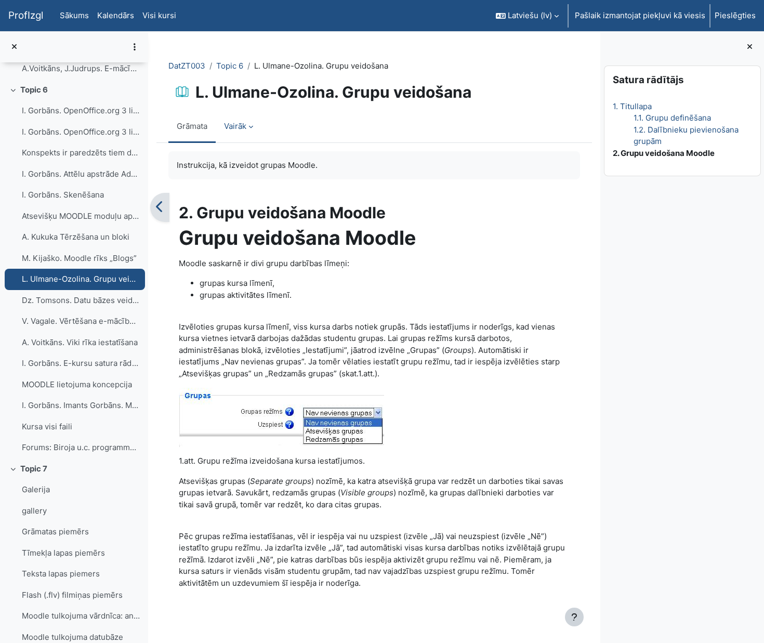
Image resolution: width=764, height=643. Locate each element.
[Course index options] (134, 46)
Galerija (36, 489)
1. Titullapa (631, 106)
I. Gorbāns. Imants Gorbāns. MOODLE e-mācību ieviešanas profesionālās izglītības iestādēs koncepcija (81, 405)
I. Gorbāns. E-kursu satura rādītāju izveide (81, 363)
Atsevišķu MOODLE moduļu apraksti (81, 216)
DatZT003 (186, 66)
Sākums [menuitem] (74, 15)
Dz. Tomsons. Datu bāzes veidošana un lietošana (81, 300)
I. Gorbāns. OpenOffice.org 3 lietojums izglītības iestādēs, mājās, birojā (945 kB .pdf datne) (81, 132)
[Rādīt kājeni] (574, 617)
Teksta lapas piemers (61, 574)
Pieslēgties (735, 15)
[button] (527, 15)
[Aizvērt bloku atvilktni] (749, 47)
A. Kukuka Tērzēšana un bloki (75, 237)
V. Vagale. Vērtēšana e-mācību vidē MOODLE (81, 321)
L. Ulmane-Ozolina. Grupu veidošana (81, 279)
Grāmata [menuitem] (192, 126)
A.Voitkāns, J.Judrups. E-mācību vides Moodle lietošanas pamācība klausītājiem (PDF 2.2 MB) (81, 68)
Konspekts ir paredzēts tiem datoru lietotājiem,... (81, 153)
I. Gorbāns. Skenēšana (63, 195)
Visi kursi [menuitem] (159, 15)
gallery (34, 511)
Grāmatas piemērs (55, 531)
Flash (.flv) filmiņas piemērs (72, 595)
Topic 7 (33, 469)
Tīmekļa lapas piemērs (63, 553)
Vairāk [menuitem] (235, 126)
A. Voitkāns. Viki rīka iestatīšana (80, 342)
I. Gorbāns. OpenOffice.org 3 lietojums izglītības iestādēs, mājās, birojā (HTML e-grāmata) (81, 110)
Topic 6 (34, 90)
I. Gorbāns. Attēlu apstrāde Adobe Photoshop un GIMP (81, 174)
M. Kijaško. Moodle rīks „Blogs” (79, 258)
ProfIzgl (25, 15)
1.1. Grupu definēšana (671, 118)
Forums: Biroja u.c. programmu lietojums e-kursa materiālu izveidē (81, 447)
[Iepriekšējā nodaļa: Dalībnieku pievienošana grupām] (159, 207)
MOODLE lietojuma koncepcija (77, 384)
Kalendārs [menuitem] (115, 15)
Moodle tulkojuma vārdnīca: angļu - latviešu (81, 616)
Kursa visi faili (47, 426)
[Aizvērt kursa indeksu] (14, 47)
